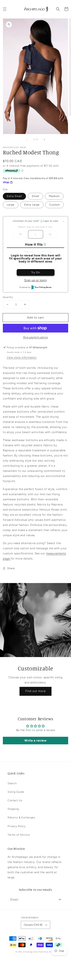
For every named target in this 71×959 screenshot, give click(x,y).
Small (35, 196)
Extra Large (32, 204)
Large (10, 204)
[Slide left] (27, 139)
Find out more (35, 691)
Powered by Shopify (47, 952)
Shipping (13, 809)
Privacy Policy (16, 826)
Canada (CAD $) (33, 924)
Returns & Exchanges (21, 817)
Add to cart (35, 317)
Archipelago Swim (30, 952)
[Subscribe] (59, 899)
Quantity (8, 297)
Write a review (35, 740)
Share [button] (11, 568)
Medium (54, 196)
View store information (22, 357)
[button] (5, 9)
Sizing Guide (16, 792)
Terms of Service (19, 834)
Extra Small (14, 196)
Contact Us (15, 800)
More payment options (35, 337)
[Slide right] (44, 139)
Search (12, 783)
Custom (54, 204)
